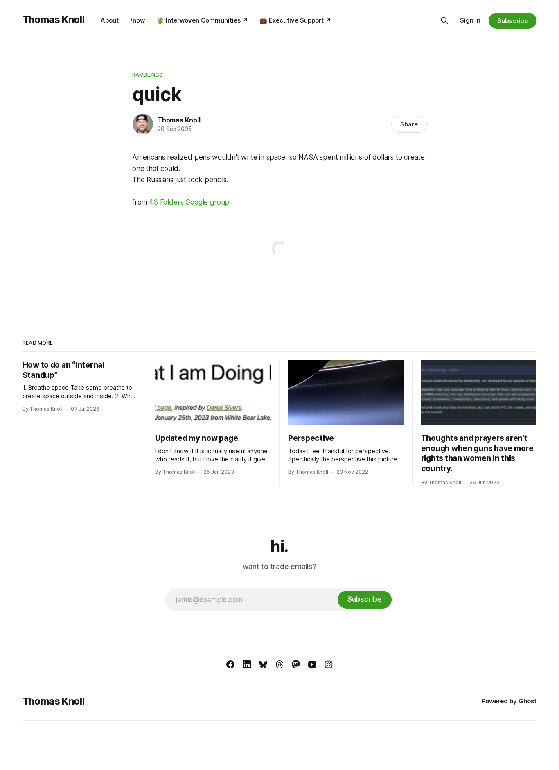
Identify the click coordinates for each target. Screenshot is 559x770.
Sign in (470, 20)
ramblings (147, 74)
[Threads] (279, 664)
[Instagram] (329, 664)
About (110, 20)
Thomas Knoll (54, 19)
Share (409, 124)
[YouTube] (312, 664)
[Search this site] (444, 20)
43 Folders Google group (189, 202)
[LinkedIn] (247, 664)
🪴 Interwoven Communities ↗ (202, 20)
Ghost (527, 701)
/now (137, 20)
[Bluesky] (263, 664)
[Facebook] (230, 664)
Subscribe (512, 21)
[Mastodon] (296, 664)
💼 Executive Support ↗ (295, 20)
